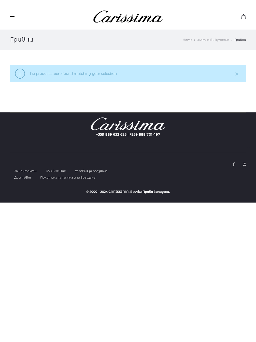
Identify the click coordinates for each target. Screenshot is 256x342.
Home (187, 40)
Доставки (22, 177)
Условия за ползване (91, 171)
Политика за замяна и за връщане (67, 177)
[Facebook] (234, 164)
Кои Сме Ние (56, 171)
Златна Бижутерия (213, 40)
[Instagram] (244, 164)
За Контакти (25, 171)
